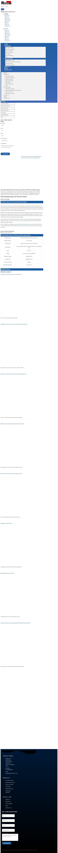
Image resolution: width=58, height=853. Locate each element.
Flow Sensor (7, 53)
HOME (6, 44)
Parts (6, 56)
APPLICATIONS (8, 58)
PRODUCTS (7, 46)
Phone (2, 133)
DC (26, 253)
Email (2, 128)
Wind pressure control (9, 60)
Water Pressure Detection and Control (13, 61)
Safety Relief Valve (9, 55)
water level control (9, 63)
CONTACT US (8, 69)
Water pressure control (9, 93)
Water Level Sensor (9, 52)
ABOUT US (7, 66)
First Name (3, 123)
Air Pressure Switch (9, 47)
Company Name (4, 138)
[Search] (2, 9)
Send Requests (5, 153)
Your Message (3, 143)
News (6, 68)
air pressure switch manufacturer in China (22, 224)
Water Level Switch (9, 50)
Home (22, 156)
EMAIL (2, 10)
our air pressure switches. (18, 217)
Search (2, 6)
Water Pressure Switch (9, 49)
